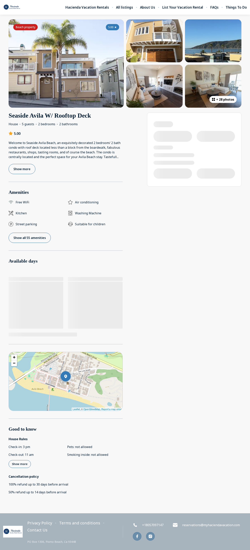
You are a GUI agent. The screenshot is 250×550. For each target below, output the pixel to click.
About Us (147, 7)
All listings (124, 7)
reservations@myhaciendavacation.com (211, 525)
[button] (71, 386)
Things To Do (236, 7)
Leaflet (76, 409)
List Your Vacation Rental (182, 7)
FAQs (214, 7)
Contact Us (37, 530)
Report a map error (111, 409)
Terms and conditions (79, 523)
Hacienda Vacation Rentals (87, 7)
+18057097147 (152, 525)
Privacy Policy (39, 523)
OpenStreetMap (91, 409)
